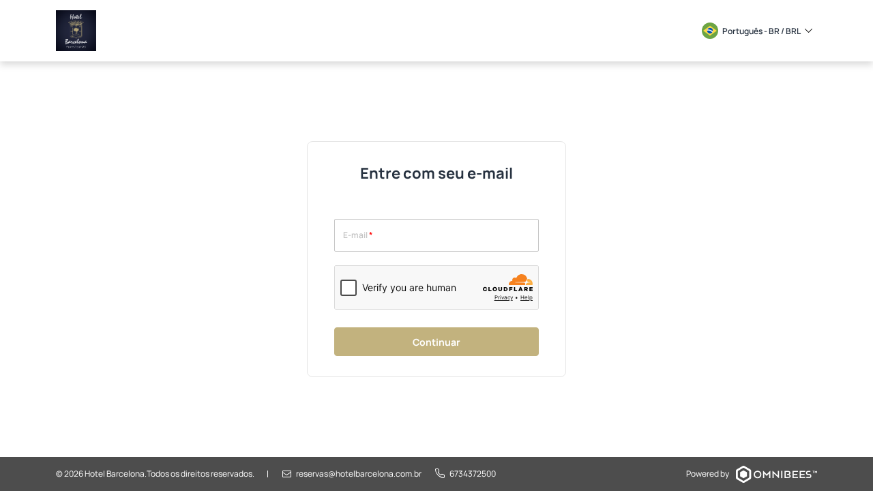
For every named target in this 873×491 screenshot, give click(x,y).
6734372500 (472, 473)
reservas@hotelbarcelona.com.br (358, 473)
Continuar (436, 342)
